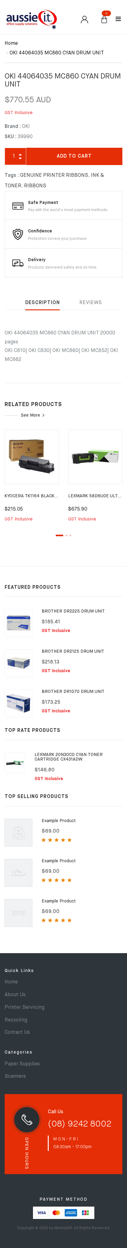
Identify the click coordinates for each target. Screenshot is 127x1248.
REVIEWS (91, 302)
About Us (15, 994)
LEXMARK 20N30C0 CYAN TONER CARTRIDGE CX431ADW (69, 757)
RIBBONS (35, 186)
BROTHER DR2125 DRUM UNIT (73, 651)
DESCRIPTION (42, 302)
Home (11, 43)
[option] (31, 480)
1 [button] (59, 535)
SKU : (10, 136)
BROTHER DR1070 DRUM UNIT (73, 692)
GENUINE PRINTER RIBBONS (54, 175)
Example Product (59, 821)
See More (30, 415)
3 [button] (70, 535)
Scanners (15, 1076)
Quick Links (19, 971)
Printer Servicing (24, 1007)
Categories (19, 1052)
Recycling (16, 1020)
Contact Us (17, 1032)
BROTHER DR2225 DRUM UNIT (73, 611)
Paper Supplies (22, 1064)
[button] (104, 20)
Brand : (13, 126)
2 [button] (66, 535)
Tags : (12, 175)
